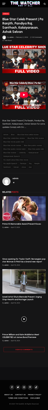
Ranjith (37, 163)
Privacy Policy (34, 395)
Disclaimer (35, 398)
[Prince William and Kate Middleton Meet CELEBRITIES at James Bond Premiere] (24, 319)
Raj (30, 163)
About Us (8, 395)
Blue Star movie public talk (13, 142)
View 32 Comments (24, 349)
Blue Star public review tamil (14, 149)
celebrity (22, 153)
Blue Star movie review (12, 145)
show (24, 167)
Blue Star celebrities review (14, 138)
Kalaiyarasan (34, 153)
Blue (13, 134)
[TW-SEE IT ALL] (25, 4)
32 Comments (37, 37)
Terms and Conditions (18, 398)
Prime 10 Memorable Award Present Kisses (21, 224)
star (30, 167)
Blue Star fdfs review (36, 138)
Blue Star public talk (36, 149)
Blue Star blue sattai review (28, 134)
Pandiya (23, 163)
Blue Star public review (33, 145)
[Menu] (3, 3)
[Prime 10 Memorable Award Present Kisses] (24, 208)
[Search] (44, 3)
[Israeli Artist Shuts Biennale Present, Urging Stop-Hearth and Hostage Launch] (24, 281)
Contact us (20, 395)
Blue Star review (9, 153)
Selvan (16, 167)
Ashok (5, 134)
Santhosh (7, 167)
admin (11, 37)
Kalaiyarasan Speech (11, 156)
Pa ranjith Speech (10, 163)
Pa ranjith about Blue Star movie (15, 160)
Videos (6, 14)
